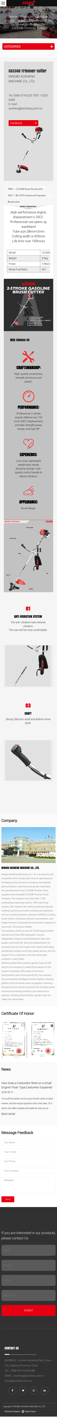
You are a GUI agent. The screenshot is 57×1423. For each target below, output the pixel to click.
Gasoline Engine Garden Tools (26, 18)
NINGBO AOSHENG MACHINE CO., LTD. (29, 1406)
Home (13, 17)
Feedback (16, 123)
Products (26, 17)
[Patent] (14, 1038)
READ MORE (8, 1114)
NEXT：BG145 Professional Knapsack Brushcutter (27, 196)
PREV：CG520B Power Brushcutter (25, 189)
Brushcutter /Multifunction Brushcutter (30, 22)
